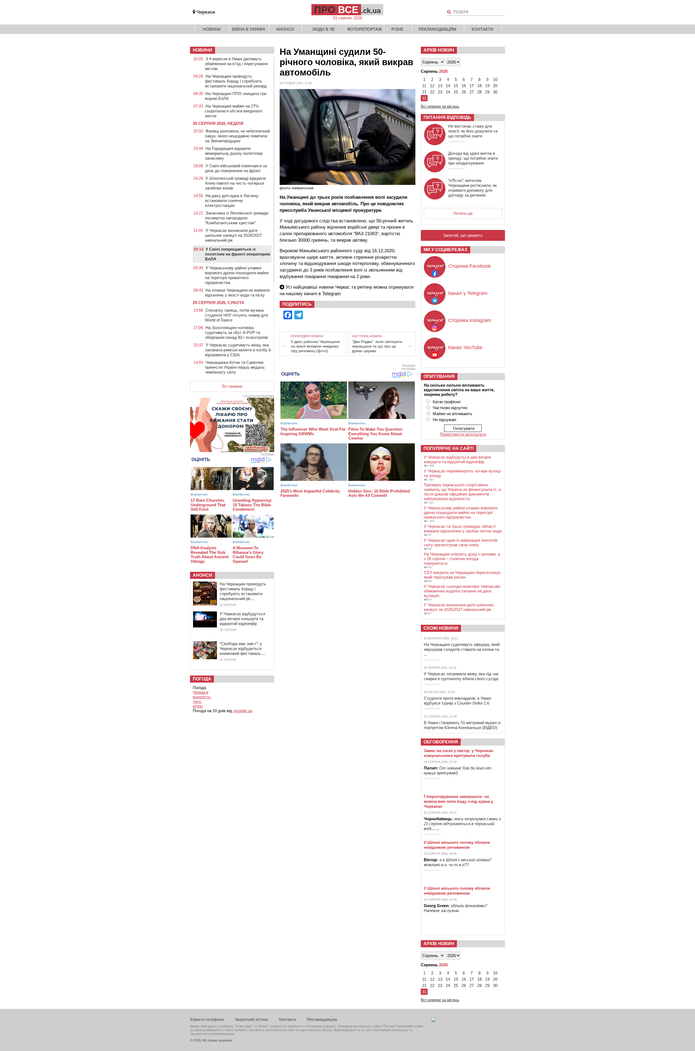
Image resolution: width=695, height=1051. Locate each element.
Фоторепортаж (364, 29)
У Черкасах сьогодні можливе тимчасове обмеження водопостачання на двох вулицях (462, 591)
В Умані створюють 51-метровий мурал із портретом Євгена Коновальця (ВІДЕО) (462, 725)
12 (432, 85)
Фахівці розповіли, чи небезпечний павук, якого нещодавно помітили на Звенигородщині (237, 136)
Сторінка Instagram (469, 320)
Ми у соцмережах (445, 249)
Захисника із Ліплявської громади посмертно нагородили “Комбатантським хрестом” (236, 218)
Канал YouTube (465, 347)
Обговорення (441, 742)
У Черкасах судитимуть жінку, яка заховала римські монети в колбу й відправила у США (238, 350)
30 (495, 92)
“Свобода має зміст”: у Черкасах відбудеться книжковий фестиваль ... (242, 648)
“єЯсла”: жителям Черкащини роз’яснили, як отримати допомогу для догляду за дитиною (472, 187)
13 (440, 85)
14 (448, 85)
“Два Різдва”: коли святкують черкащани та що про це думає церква (377, 346)
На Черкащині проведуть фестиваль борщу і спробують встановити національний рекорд (236, 81)
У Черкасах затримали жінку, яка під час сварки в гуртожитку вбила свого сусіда (461, 676)
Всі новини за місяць (440, 106)
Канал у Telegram (467, 293)
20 (495, 85)
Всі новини (232, 386)
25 (456, 92)
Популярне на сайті (448, 448)
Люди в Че (323, 29)
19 (487, 85)
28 (479, 92)
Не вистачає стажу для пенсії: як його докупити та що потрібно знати (472, 131)
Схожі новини (441, 628)
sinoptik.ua (242, 710)
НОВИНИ (202, 50)
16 (464, 85)
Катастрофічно (446, 401)
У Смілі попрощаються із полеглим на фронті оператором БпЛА (237, 254)
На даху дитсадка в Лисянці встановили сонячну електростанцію (231, 200)
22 (432, 92)
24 (448, 92)
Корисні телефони (207, 1019)
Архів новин (439, 50)
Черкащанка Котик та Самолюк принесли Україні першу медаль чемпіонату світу (235, 367)
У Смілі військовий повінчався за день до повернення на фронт (236, 168)
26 (464, 92)
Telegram (331, 293)
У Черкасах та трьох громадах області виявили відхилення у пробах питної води (463, 528)
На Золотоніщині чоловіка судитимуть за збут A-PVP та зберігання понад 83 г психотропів (236, 332)
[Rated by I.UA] (443, 1024)
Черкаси (206, 12)
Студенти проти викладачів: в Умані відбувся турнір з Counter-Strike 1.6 (457, 700)
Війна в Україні (248, 29)
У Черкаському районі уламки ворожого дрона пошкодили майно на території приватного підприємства (237, 275)
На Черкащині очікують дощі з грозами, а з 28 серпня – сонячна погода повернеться (462, 559)
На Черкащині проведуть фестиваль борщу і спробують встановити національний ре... (243, 591)
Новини (212, 29)
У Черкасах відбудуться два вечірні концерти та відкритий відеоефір (242, 618)
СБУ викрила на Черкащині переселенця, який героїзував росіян (462, 574)
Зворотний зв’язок (251, 1019)
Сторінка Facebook (469, 266)
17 (471, 85)
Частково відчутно (450, 407)
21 (424, 92)
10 (495, 79)
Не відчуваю (444, 419)
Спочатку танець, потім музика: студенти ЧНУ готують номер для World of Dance (236, 315)
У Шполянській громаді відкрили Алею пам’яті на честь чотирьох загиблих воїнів (235, 183)
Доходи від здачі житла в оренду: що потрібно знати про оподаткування (473, 158)
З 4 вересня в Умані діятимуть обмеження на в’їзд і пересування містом (236, 63)
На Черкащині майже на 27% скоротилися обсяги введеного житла (233, 111)
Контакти (482, 29)
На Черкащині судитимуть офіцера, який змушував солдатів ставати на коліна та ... (462, 649)
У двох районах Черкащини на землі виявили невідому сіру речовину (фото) (315, 346)
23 (440, 92)
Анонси (285, 29)
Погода (202, 679)
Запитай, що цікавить (463, 235)
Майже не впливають (452, 413)
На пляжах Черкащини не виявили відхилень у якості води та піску (237, 292)
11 (424, 85)
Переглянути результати (463, 434)
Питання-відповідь (447, 117)
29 (487, 92)
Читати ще (463, 213)
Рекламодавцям (437, 29)
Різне (397, 29)
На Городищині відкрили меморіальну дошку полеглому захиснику (234, 153)
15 (456, 85)
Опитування (439, 376)
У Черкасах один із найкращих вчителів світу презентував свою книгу (460, 542)
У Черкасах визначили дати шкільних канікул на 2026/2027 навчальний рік (233, 235)
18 (479, 85)
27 (471, 92)
